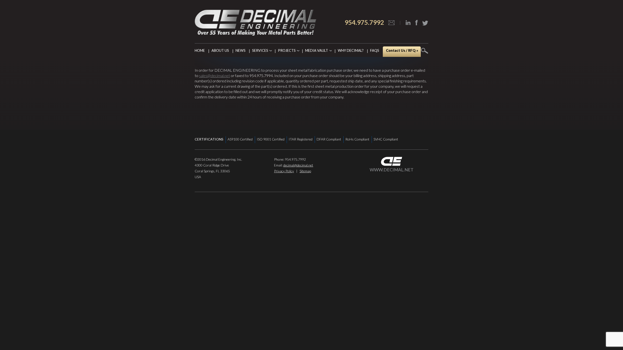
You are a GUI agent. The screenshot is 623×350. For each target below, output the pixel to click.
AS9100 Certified (240, 139)
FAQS (374, 50)
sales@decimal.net (214, 75)
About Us (220, 50)
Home (200, 50)
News (241, 50)
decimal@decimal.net (298, 165)
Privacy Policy (284, 171)
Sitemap (305, 171)
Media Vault (316, 50)
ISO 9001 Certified (270, 139)
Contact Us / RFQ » (402, 50)
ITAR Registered (300, 139)
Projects (287, 50)
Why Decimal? (351, 50)
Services (260, 50)
